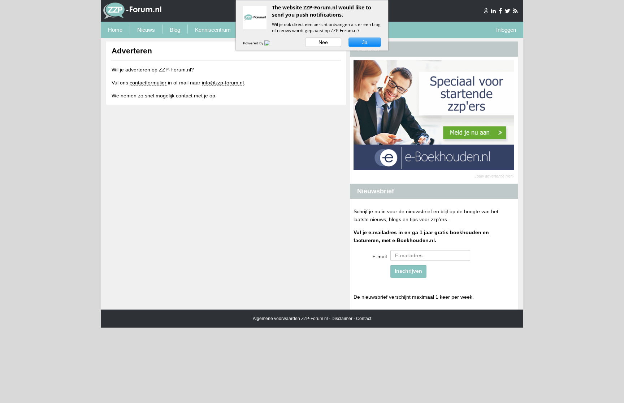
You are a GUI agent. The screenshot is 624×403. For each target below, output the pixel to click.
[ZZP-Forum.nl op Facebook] (501, 10)
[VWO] (271, 42)
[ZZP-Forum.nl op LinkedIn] (494, 10)
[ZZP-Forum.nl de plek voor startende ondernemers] (132, 17)
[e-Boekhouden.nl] (434, 168)
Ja (365, 42)
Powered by (253, 42)
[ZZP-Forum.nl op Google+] (486, 10)
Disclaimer (342, 318)
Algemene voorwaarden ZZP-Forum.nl (290, 318)
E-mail (379, 256)
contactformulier (148, 83)
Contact (363, 318)
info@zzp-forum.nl (223, 83)
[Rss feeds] (515, 10)
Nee (323, 42)
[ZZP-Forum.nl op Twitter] (508, 10)
